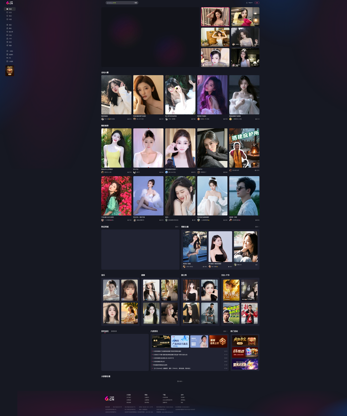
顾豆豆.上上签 (108, 172)
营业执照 (107, 407)
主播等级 (147, 400)
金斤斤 (138, 172)
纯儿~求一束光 (140, 119)
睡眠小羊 (239, 264)
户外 (228, 275)
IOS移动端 (165, 397)
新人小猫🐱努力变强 (110, 119)
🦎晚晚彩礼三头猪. (237, 119)
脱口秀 (184, 275)
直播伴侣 (165, 402)
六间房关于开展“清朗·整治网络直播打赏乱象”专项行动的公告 (170, 354)
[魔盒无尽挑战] (245, 352)
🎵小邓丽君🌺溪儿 (109, 220)
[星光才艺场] (245, 364)
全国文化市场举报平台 (110, 412)
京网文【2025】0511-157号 (146, 407)
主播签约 (147, 397)
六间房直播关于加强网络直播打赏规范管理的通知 (167, 351)
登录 (257, 3)
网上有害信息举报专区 (130, 409)
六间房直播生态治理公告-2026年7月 (163, 358)
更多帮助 (147, 402)
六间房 (129, 395)
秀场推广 (183, 397)
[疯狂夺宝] (245, 340)
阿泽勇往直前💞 (236, 220)
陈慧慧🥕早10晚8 (205, 119)
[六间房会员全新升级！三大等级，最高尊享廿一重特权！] (218, 341)
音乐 (103, 275)
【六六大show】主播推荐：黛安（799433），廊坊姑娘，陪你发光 (171, 368)
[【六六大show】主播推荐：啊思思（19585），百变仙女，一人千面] (199, 341)
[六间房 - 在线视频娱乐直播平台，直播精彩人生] (9, 3)
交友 (223, 275)
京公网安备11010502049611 (182, 407)
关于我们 (129, 397)
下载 (164, 395)
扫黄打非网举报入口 (161, 409)
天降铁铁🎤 (203, 172)
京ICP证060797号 (117, 407)
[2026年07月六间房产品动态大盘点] (180, 341)
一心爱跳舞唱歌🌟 (205, 220)
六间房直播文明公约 (159, 361)
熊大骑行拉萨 (236, 170)
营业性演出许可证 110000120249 (164, 407)
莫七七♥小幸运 (172, 172)
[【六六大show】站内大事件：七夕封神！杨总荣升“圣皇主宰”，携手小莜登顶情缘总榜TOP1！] (161, 341)
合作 (182, 395)
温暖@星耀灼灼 (140, 220)
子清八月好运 (189, 266)
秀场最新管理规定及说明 (160, 365)
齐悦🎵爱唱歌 (172, 119)
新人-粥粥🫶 (215, 266)
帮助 (146, 395)
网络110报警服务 (143, 409)
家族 (182, 402)
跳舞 (143, 275)
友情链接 (129, 400)
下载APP (250, 2)
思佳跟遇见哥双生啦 (173, 220)
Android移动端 (166, 400)
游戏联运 (183, 400)
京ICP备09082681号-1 (130, 407)
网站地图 (129, 402)
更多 (176, 227)
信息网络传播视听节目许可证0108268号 (185, 409)
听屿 (171, 400)
